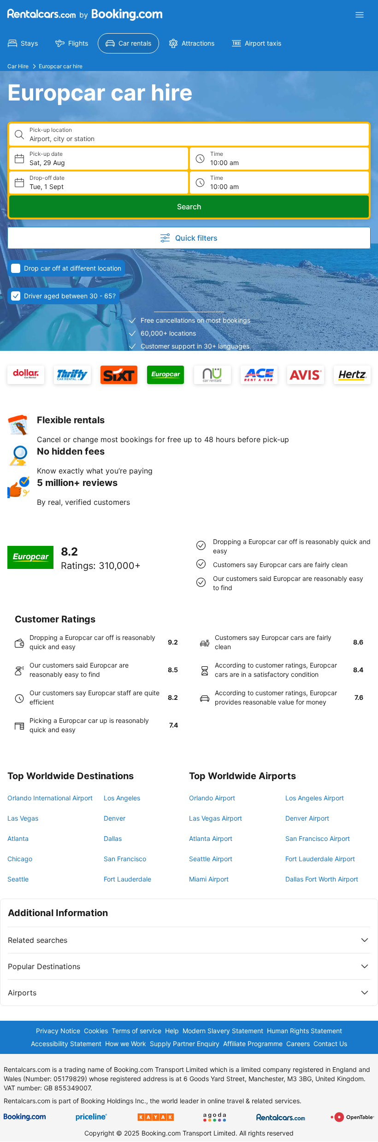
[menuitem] (23, 43)
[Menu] (359, 15)
